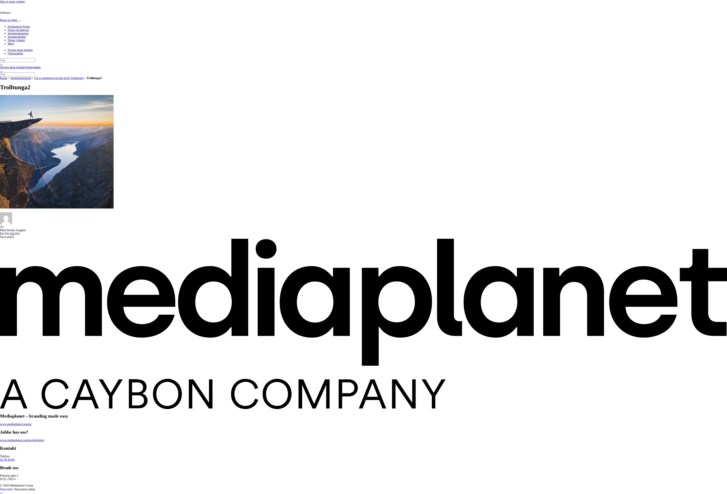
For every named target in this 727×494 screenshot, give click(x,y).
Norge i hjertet (16, 40)
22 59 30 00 (7, 459)
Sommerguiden (17, 36)
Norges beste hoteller (20, 50)
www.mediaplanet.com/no (15, 424)
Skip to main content (12, 1)
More (11, 43)
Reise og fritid (9, 20)
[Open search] (1, 64)
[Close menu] (1, 71)
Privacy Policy (6, 489)
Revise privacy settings (25, 489)
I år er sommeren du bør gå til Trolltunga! (58, 78)
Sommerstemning (18, 33)
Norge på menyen (18, 30)
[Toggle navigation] (19, 21)
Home (3, 78)
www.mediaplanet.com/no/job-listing (22, 440)
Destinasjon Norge (19, 26)
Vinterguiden (15, 53)
